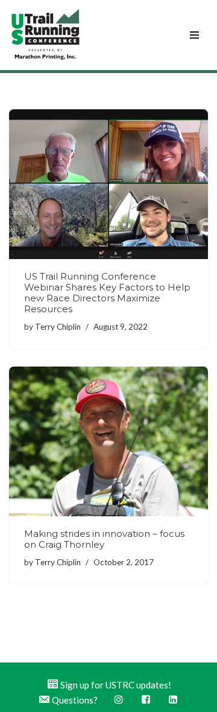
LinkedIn (174, 699)
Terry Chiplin (58, 327)
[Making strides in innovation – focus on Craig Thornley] (108, 441)
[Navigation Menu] (194, 35)
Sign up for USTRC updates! (115, 684)
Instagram (120, 699)
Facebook (147, 699)
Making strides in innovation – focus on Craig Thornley (104, 539)
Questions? (75, 699)
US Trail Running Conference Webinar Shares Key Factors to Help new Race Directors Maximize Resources (107, 293)
